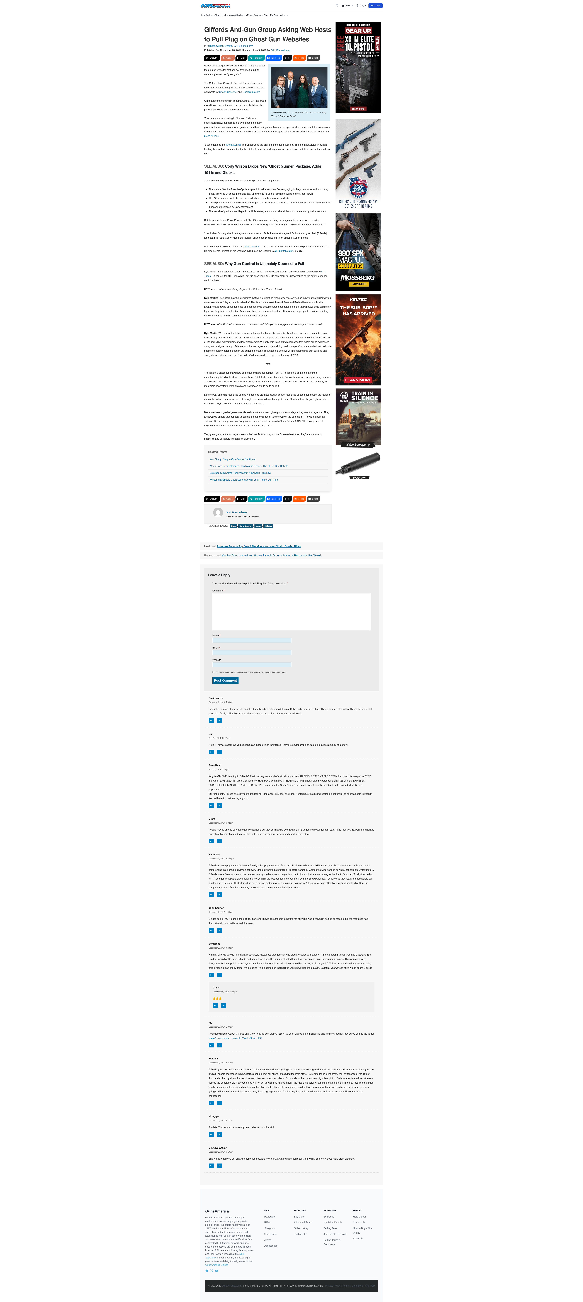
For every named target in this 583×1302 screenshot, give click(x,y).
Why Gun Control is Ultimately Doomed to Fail (264, 263)
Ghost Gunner (233, 145)
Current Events (224, 46)
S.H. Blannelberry (243, 46)
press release (211, 136)
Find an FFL (300, 1234)
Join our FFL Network (335, 1234)
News (258, 526)
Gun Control (245, 526)
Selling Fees (330, 1228)
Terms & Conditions (352, 1285)
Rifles (267, 1222)
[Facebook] (206, 1270)
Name (216, 635)
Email (216, 647)
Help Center (359, 1216)
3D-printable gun (284, 251)
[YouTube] (216, 1270)
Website (216, 660)
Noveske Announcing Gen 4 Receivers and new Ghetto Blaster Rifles (259, 546)
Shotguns (269, 1228)
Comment (218, 590)
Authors (211, 46)
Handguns (270, 1216)
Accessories (271, 1246)
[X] (211, 1270)
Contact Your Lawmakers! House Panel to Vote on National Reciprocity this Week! (271, 555)
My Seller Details (333, 1222)
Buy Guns (299, 1216)
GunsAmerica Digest (216, 1265)
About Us (358, 1238)
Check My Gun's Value (274, 15)
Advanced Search (303, 1222)
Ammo (267, 1240)
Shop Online (206, 15)
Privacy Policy (332, 1285)
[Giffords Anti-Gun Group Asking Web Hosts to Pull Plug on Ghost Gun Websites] (299, 87)
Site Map (370, 1285)
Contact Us (359, 1222)
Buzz (233, 526)
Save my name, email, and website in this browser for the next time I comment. (251, 672)
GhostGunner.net (228, 92)
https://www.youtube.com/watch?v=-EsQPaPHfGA (235, 1038)
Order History (301, 1228)
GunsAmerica (217, 1211)
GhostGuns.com (251, 92)
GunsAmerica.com (231, 1285)
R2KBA (268, 526)
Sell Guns (375, 5)
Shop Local (220, 15)
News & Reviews (236, 15)
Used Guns (270, 1234)
